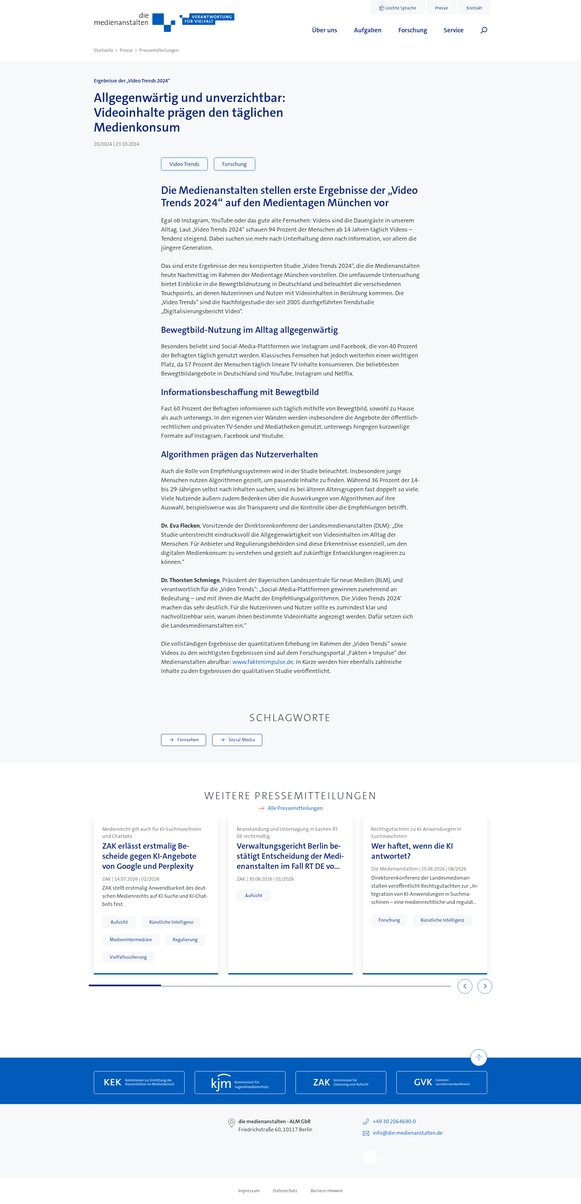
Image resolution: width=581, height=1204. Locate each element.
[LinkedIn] (370, 1157)
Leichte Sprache (400, 8)
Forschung (234, 164)
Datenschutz (285, 1191)
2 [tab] (197, 985)
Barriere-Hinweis (327, 1191)
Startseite (103, 50)
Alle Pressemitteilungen (295, 808)
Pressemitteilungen (159, 50)
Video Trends (184, 164)
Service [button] (454, 30)
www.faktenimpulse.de (262, 662)
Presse (441, 8)
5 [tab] (415, 985)
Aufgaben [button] (368, 30)
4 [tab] (342, 985)
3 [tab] (270, 985)
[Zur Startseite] (164, 22)
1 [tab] (125, 985)
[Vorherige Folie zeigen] (465, 986)
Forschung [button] (412, 30)
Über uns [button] (324, 30)
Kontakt (474, 8)
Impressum (249, 1191)
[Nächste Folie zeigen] (484, 986)
